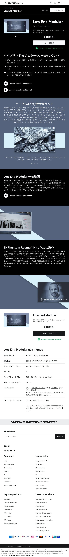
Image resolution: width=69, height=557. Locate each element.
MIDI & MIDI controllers (43, 516)
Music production (42, 509)
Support (6, 471)
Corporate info (9, 464)
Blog (5, 461)
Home (5, 8)
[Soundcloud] (14, 450)
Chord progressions (42, 530)
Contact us (7, 467)
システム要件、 (47, 392)
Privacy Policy (30, 555)
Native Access (40, 474)
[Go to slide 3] (34, 163)
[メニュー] (63, 3)
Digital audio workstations (44, 520)
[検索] (51, 3)
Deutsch (14, 546)
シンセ (11, 8)
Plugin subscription (10, 523)
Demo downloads (42, 488)
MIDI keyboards (9, 506)
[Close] (66, 550)
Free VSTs (7, 499)
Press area (7, 478)
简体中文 (19, 546)
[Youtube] (11, 450)
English (5, 546)
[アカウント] (55, 3)
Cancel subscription (42, 478)
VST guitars (7, 516)
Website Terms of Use (17, 555)
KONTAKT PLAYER (38, 361)
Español (29, 546)
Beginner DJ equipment (43, 513)
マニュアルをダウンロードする (37, 400)
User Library (40, 485)
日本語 (9, 546)
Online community (42, 481)
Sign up (60, 436)
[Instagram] (8, 450)
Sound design (40, 523)
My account (40, 464)
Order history (40, 467)
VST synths (7, 513)
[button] (18, 83)
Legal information (10, 485)
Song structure (41, 527)
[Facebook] (5, 450)
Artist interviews (41, 502)
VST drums (7, 520)
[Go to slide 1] (15, 36)
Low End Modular (13, 11)
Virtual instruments (10, 502)
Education (7, 481)
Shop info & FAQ (41, 461)
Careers (6, 474)
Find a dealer (40, 471)
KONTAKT (54, 361)
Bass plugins (8, 509)
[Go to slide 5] (37, 163)
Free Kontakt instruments (44, 499)
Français (24, 546)
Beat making (40, 506)
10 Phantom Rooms (42, 251)
